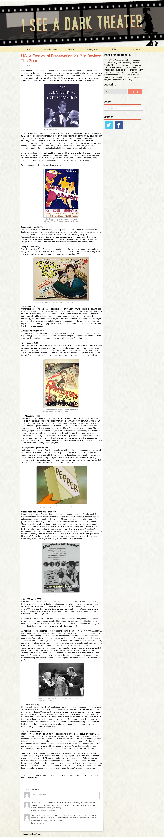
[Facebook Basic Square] (119, 125)
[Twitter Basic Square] (109, 125)
